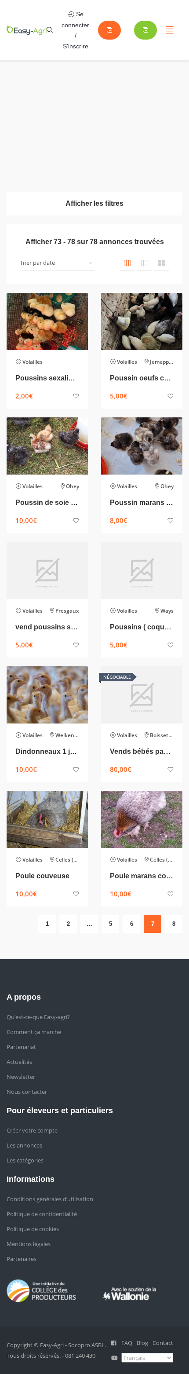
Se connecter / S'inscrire (75, 30)
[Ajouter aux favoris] (76, 396)
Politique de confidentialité (42, 1214)
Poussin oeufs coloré (142, 378)
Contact (163, 1343)
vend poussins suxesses (47, 627)
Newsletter (21, 1077)
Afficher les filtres (94, 203)
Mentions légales (29, 1244)
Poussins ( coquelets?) (142, 627)
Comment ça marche (34, 1032)
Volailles (32, 361)
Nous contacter (27, 1092)
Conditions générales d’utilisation (50, 1199)
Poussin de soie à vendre (47, 502)
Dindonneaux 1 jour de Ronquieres (47, 751)
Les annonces (24, 1145)
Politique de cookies (33, 1229)
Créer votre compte (32, 1130)
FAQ (126, 1343)
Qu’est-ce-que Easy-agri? (38, 1017)
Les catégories (25, 1160)
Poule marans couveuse (142, 876)
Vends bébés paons (142, 751)
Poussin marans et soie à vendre (142, 502)
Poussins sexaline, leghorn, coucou (47, 378)
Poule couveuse (42, 876)
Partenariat (21, 1047)
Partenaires (21, 1259)
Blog (142, 1343)
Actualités (19, 1062)
